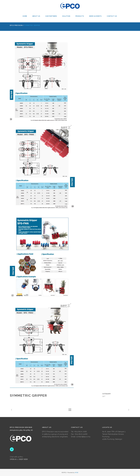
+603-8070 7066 (80, 432)
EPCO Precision (16, 25)
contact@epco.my (83, 437)
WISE (76, 472)
